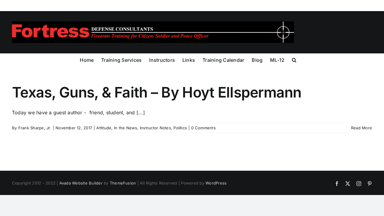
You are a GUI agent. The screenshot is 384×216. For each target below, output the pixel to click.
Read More (361, 127)
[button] (294, 59)
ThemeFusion (123, 183)
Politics (180, 127)
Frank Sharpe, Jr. (34, 127)
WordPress (216, 183)
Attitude (103, 127)
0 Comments (203, 127)
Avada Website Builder (81, 183)
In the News (125, 127)
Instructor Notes (155, 127)
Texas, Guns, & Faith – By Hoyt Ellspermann (157, 92)
